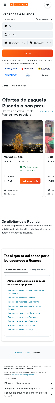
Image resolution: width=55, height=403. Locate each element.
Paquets (18, 352)
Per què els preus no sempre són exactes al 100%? (25, 394)
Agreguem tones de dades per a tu (22, 388)
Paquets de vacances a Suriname (23, 317)
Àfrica (27, 352)
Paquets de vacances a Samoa (21, 297)
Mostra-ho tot (46, 111)
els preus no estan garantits (23, 374)
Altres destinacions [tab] (16, 269)
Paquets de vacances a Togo (20, 329)
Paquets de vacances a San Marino (23, 301)
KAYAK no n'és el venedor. (17, 383)
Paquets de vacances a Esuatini (22, 325)
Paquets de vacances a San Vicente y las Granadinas (26, 292)
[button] (5, 4)
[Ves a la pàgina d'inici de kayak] (19, 4)
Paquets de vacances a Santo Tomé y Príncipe (24, 307)
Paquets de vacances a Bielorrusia (23, 321)
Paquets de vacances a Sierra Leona (24, 313)
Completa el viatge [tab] (40, 269)
